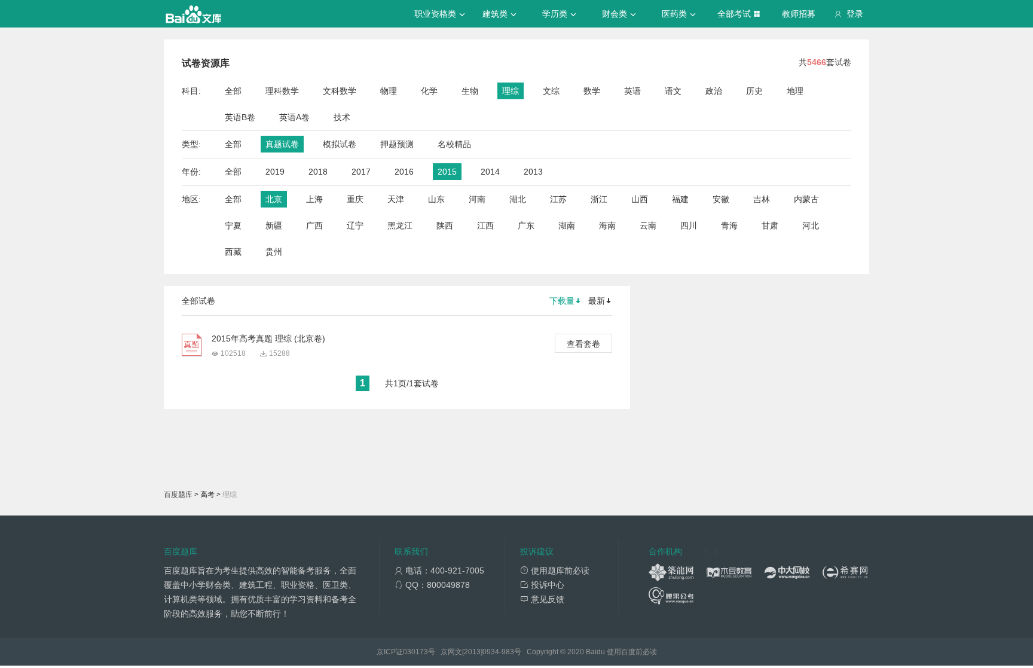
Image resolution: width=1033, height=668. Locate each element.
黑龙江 (399, 225)
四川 (688, 225)
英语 (632, 91)
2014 (490, 171)
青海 (729, 225)
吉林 (761, 199)
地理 (795, 91)
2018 (318, 171)
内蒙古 (806, 199)
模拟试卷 (339, 144)
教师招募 (798, 14)
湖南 (566, 225)
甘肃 (770, 225)
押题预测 (397, 144)
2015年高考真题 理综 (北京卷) (268, 338)
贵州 (273, 252)
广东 (526, 225)
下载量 (561, 301)
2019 (275, 171)
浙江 (599, 199)
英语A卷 (294, 117)
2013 (533, 171)
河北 (810, 225)
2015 (447, 171)
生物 (470, 91)
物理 (388, 91)
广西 (314, 225)
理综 (510, 91)
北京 (273, 199)
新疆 (273, 225)
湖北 (517, 199)
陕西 (444, 225)
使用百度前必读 (632, 652)
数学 (591, 91)
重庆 (355, 199)
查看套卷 (583, 344)
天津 (395, 199)
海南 (607, 225)
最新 (596, 301)
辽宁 (355, 225)
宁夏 (233, 225)
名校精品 (454, 144)
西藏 (233, 252)
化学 (429, 91)
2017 (361, 171)
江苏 (558, 199)
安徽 (721, 199)
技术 (342, 117)
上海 (314, 199)
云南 (648, 225)
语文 (673, 91)
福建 (680, 199)
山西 (639, 199)
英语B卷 (240, 117)
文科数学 (339, 91)
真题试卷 (282, 144)
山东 (436, 199)
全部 (233, 91)
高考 (207, 494)
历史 (754, 91)
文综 (551, 91)
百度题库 (178, 494)
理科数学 (282, 91)
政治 (713, 91)
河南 (477, 199)
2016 (404, 171)
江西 (485, 225)
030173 (415, 652)
